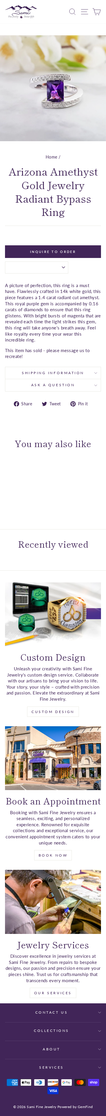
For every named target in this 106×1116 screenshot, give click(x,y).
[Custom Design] (53, 614)
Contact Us (51, 1012)
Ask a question (53, 385)
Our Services (53, 993)
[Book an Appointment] (53, 758)
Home (51, 157)
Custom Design (53, 711)
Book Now (53, 855)
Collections (51, 1030)
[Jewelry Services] (53, 902)
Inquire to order (53, 252)
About (51, 1049)
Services (51, 1067)
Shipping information (53, 373)
